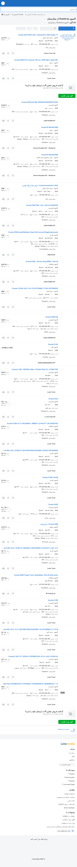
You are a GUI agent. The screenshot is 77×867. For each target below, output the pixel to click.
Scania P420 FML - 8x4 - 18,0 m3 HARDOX (42, 205)
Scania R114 (53, 399)
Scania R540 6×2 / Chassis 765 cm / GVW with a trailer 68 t (36, 60)
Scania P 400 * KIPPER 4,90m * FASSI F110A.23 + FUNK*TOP (35, 369)
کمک (73, 756)
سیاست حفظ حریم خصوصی (65, 797)
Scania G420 (53, 504)
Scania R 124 (53, 344)
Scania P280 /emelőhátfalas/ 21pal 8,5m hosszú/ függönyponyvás (33, 232)
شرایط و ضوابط (69, 794)
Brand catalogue (69, 808)
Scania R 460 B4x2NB (49, 127)
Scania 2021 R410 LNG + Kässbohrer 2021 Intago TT (38, 35)
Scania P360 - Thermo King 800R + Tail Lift (42, 261)
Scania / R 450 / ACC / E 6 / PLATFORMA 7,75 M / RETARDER (35, 288)
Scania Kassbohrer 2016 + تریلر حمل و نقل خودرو (40, 185)
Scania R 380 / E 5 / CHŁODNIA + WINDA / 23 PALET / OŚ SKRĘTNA (32, 423)
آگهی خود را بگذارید (67, 96)
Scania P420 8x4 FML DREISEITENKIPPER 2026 (39, 102)
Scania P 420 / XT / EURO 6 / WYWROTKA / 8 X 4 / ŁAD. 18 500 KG (33, 656)
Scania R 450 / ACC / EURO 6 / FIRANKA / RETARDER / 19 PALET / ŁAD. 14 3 (29, 548)
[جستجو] (3, 9)
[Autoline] (2, 14)
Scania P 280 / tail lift (50, 477)
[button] (3, 3)
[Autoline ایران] (64, 3)
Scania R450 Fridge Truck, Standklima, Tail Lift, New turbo (36, 575)
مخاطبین (72, 760)
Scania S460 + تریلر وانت (49, 524)
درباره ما (72, 753)
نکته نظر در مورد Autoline (66, 804)
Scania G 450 (53, 600)
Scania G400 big (52, 317)
